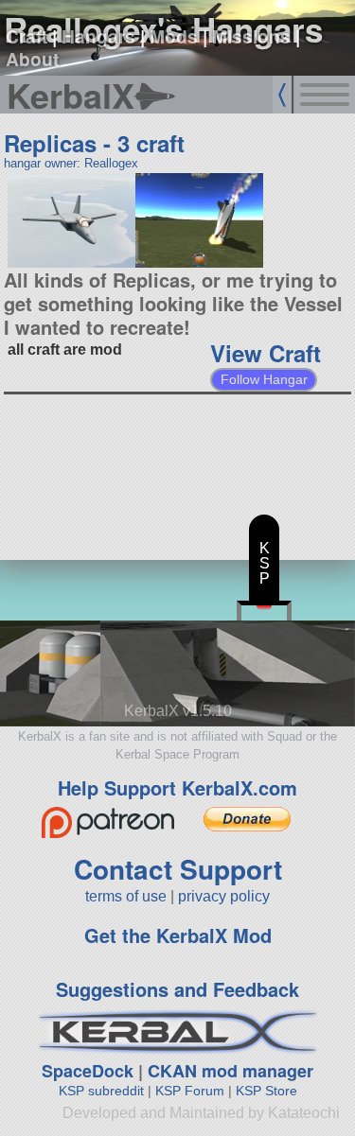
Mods (174, 36)
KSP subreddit (101, 1090)
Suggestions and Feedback (177, 989)
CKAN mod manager (230, 1070)
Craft (26, 36)
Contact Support (178, 868)
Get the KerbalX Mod (178, 935)
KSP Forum (189, 1090)
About (32, 58)
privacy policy (224, 896)
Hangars (98, 36)
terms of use (126, 896)
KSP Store (266, 1090)
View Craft (265, 353)
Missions (251, 36)
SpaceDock (87, 1070)
